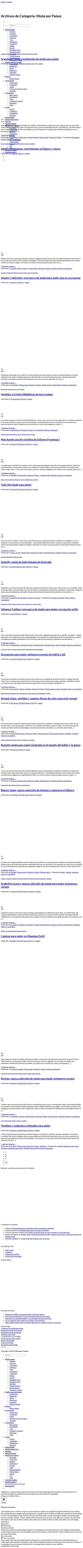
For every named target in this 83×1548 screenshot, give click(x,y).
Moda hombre (11, 152)
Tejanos (68, 872)
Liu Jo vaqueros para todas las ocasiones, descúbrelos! (25, 1320)
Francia (3, 740)
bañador (61, 598)
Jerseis (6, 479)
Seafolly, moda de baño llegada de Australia (26, 562)
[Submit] (2, 1349)
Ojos (11, 1429)
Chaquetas (13, 1372)
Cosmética (9, 1423)
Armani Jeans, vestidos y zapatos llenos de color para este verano (39, 698)
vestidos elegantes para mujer (67, 1146)
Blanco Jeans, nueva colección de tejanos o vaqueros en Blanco (37, 790)
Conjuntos (3, 54)
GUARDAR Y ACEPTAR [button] (10, 1546)
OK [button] (49, 1494)
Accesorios (4, 649)
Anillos (12, 1439)
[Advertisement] (41, 35)
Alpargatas (14, 1394)
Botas (12, 1398)
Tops (11, 1369)
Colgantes (13, 1414)
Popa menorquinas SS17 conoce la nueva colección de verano (27, 1316)
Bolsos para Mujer (7, 1341)
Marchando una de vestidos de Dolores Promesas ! (30, 439)
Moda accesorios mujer (18, 1419)
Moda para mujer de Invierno (11, 1330)
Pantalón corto (15, 1380)
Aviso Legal (9, 1250)
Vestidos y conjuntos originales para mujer (26, 1125)
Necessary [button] (5, 1524)
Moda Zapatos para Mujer (10, 1338)
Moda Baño (9, 557)
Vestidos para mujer (31, 1148)
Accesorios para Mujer (9, 1345)
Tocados (13, 1421)
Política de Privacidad (13, 1256)
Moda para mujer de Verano (11, 1332)
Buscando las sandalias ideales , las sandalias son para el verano (28, 1318)
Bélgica (12, 1461)
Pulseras (13, 1445)
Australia (3, 557)
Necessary (7, 1526)
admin (40, 64)
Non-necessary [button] (6, 1536)
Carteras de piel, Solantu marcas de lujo (35, 1238)
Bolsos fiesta (14, 1408)
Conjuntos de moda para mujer (12, 1328)
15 (6, 1162)
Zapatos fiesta (15, 1404)
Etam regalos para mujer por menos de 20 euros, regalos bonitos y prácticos (33, 1322)
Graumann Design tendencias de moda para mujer (30, 58)
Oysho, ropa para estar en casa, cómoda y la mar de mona (49, 1232)
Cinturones (14, 1412)
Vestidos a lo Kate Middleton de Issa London (27, 394)
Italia (2, 479)
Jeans (63, 872)
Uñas (11, 1435)
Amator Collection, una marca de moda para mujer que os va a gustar (41, 277)
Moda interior (10, 124)
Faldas (20, 878)
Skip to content (6, 2)
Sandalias (40, 649)
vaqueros (75, 872)
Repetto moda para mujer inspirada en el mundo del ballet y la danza (40, 745)
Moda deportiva (11, 119)
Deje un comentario (13, 139)
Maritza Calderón (11, 1238)
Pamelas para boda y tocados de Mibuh (34, 1230)
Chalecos (13, 1367)
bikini (67, 598)
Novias (8, 121)
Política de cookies (12, 1254)
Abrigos (13, 1361)
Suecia (12, 1474)
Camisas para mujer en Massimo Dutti (23, 936)
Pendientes (14, 1443)
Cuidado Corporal (16, 1431)
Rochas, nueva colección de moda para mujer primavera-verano (37, 1078)
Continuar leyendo (8, 135)
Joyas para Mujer (7, 1343)
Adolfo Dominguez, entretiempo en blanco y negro (30, 148)
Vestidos (32, 143)
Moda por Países (33, 54)
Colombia (13, 1459)
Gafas (12, 1416)
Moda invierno (15, 56)
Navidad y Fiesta (16, 1390)
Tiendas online (26, 434)
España (3, 143)
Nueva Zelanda (15, 1470)
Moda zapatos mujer (13, 62)
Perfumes (13, 1433)
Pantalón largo (15, 52)
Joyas (7, 1437)
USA (34, 604)
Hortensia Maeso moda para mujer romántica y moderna (33, 1228)
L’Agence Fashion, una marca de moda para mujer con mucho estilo (39, 609)
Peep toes (13, 1400)
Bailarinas (13, 1396)
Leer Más (54, 1494)
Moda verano (27, 273)
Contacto (8, 1252)
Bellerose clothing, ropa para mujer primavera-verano (25, 1314)
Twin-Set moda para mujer (16, 484)
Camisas (3, 878)
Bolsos (10, 649)
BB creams (14, 1425)
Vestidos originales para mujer (12, 1148)
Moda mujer (25, 54)
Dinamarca (14, 134)
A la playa (54, 598)
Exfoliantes (14, 1427)
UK (11, 146)
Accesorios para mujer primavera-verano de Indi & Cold (33, 654)
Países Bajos (14, 142)
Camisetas (13, 1365)
